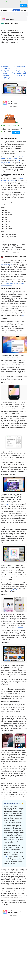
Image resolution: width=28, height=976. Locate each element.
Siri (23, 315)
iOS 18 (21, 156)
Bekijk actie (23, 5)
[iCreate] (4, 10)
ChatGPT (6, 856)
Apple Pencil (13, 590)
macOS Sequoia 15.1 (6, 264)
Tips (11, 23)
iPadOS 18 (4, 158)
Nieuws (7, 23)
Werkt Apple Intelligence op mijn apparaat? (8, 71)
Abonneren (16, 10)
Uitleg (2, 23)
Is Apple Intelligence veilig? (21, 71)
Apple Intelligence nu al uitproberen (21, 74)
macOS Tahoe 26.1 (6, 162)
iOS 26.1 (20, 160)
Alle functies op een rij (20, 67)
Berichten (20, 627)
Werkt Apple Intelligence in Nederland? (6, 77)
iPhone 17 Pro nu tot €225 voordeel (11, 125)
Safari (7, 504)
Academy (16, 23)
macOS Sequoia (13, 158)
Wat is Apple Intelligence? (6, 67)
